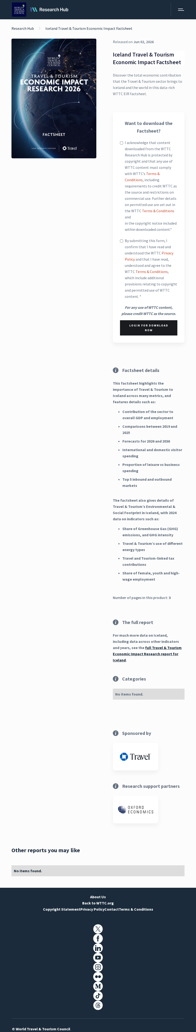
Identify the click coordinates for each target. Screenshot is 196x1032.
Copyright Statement (61, 909)
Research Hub (22, 28)
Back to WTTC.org (98, 903)
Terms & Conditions (158, 210)
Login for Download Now (148, 328)
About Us (98, 896)
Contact (111, 909)
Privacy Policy (92, 909)
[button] (177, 9)
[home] (40, 9)
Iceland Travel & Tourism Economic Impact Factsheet (88, 28)
